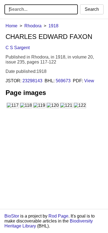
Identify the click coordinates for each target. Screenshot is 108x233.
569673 (63, 80)
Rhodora (33, 25)
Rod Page (58, 216)
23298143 (32, 80)
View (89, 80)
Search (92, 9)
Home (11, 25)
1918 (53, 25)
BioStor (11, 216)
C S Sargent (18, 47)
